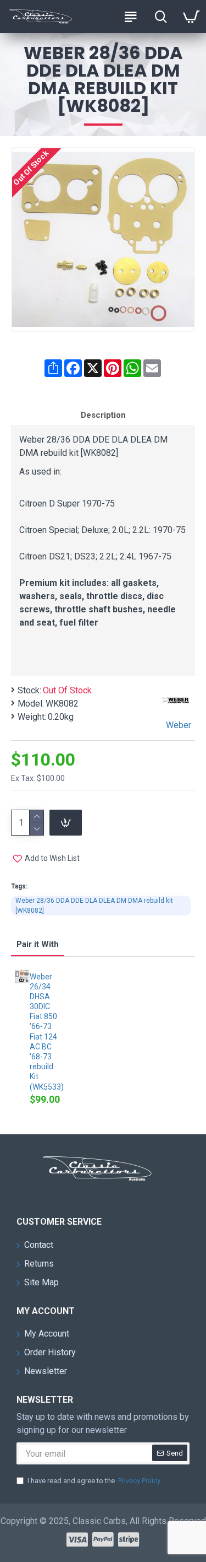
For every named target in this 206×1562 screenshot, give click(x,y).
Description (103, 415)
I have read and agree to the (93, 1481)
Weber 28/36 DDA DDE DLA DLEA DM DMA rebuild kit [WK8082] (94, 905)
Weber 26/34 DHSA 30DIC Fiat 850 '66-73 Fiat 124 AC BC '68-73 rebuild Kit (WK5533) (46, 1031)
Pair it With (37, 944)
